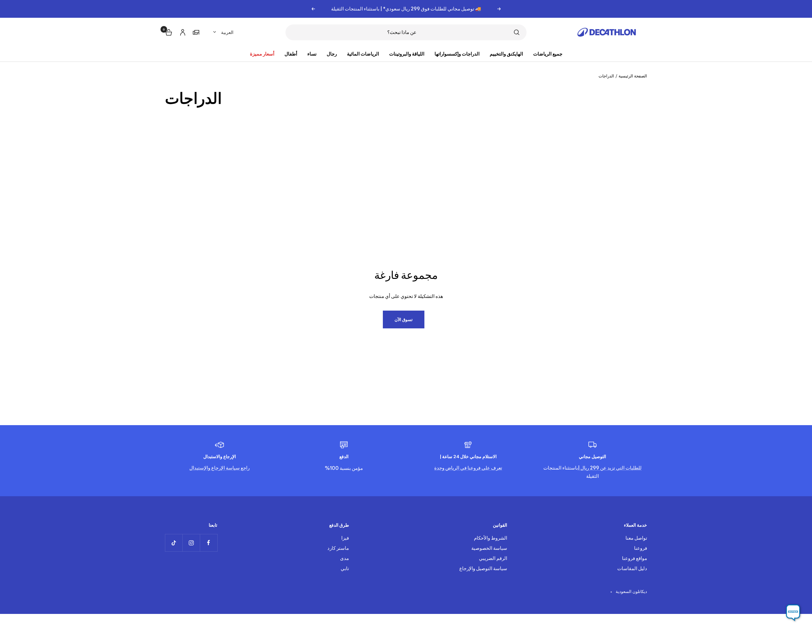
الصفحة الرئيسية (633, 75)
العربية (227, 32)
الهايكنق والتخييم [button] (506, 54)
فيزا (345, 538)
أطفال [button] (291, 54)
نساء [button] (312, 54)
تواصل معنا (636, 538)
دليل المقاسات (632, 568)
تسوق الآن (404, 319)
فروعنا (640, 548)
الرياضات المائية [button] (363, 54)
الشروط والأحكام (490, 538)
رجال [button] (332, 54)
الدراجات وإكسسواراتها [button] (457, 54)
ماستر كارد (338, 548)
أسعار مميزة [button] (262, 54)
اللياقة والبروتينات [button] (406, 54)
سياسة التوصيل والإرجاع (483, 568)
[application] (793, 613)
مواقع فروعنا (634, 558)
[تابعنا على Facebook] (208, 542)
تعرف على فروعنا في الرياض (473, 468)
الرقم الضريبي (493, 558)
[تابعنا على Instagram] (191, 542)
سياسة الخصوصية (489, 548)
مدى (344, 558)
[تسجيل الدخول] (182, 31)
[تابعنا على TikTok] (173, 542)
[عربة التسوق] (168, 32)
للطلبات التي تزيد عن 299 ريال (611, 468)
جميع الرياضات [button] (547, 54)
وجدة (439, 468)
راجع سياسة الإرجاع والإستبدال (219, 468)
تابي (345, 568)
